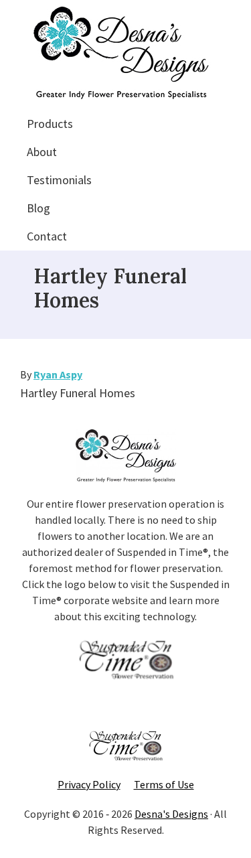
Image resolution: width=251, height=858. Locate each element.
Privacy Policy (89, 784)
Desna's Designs (171, 813)
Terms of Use (164, 784)
